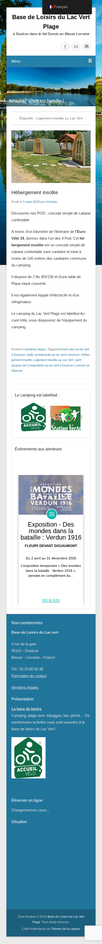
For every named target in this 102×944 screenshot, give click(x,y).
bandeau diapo (35, 349)
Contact (86, 46)
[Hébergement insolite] (51, 98)
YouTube (76, 46)
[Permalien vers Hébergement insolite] (51, 156)
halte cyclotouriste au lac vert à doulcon (53, 355)
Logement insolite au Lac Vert (53, 360)
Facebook (65, 46)
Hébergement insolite (34, 192)
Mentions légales (25, 687)
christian (51, 202)
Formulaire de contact (29, 676)
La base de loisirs (26, 709)
